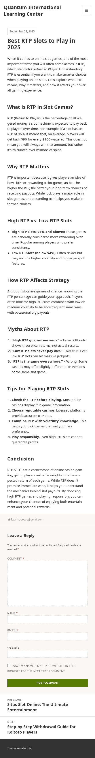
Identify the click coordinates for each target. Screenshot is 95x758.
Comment (15, 558)
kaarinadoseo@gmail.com (27, 519)
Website (13, 647)
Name (12, 613)
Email (12, 630)
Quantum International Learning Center (32, 10)
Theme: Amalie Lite (19, 748)
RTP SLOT (14, 470)
